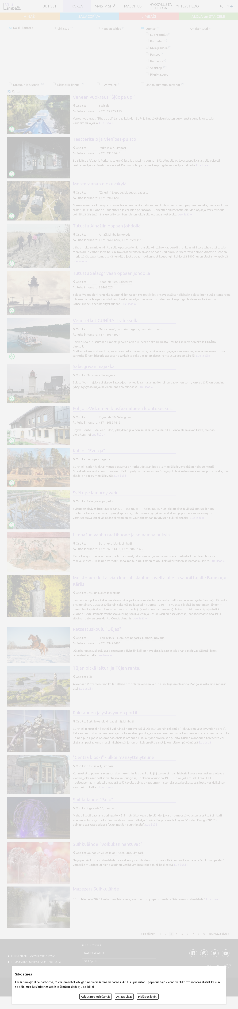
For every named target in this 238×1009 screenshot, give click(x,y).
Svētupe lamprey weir (95, 492)
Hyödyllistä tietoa (161, 6)
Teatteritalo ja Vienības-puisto (104, 139)
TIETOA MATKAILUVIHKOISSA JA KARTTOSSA (35, 961)
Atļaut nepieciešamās (95, 996)
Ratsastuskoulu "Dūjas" (97, 629)
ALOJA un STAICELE (208, 16)
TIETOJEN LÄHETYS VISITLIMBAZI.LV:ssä (32, 955)
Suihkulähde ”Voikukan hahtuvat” (107, 844)
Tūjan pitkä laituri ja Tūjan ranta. (106, 668)
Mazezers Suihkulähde (96, 888)
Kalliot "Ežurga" (89, 450)
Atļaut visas (124, 996)
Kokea (77, 6)
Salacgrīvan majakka (94, 366)
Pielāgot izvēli (147, 996)
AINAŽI (30, 16)
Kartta (16, 91)
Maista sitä (105, 6)
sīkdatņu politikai (82, 986)
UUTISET (50, 6)
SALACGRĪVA (89, 16)
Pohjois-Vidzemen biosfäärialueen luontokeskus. (123, 408)
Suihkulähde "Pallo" (93, 799)
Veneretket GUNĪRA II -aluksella (106, 320)
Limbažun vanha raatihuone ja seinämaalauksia (121, 534)
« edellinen (148, 933)
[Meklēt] (221, 5)
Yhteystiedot (188, 6)
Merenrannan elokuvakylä (99, 183)
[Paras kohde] (12, 129)
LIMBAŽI (148, 16)
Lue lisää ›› (106, 123)
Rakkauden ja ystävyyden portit (105, 712)
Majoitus (133, 6)
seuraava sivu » (219, 933)
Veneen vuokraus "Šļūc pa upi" (104, 97)
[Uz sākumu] (12, 6)
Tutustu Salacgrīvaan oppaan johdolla (111, 273)
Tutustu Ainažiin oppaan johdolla (107, 225)
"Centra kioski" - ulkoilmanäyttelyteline (113, 757)
